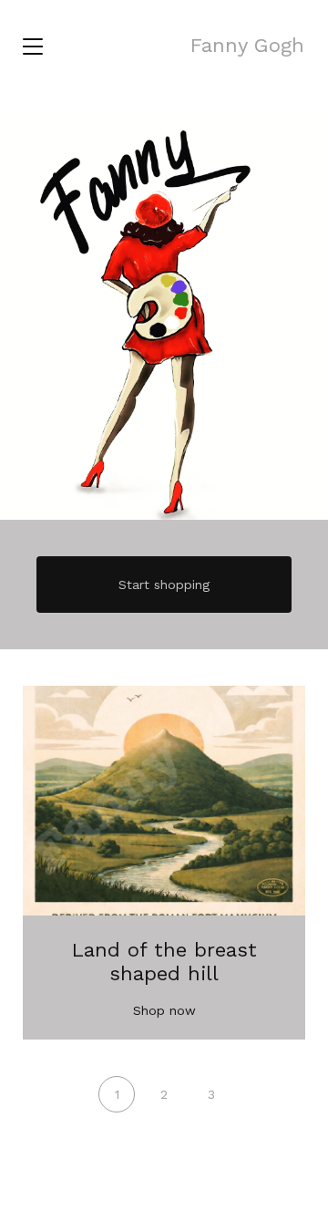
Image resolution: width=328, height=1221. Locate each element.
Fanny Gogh (247, 45)
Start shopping (164, 584)
